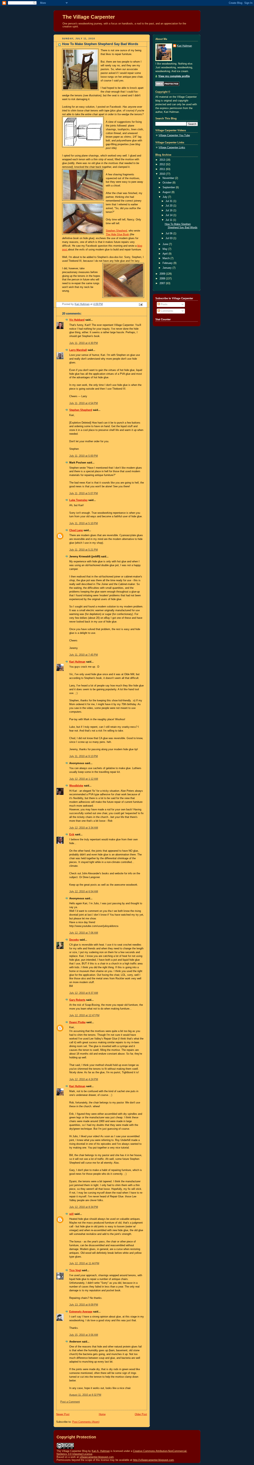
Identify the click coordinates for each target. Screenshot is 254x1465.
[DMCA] (167, 85)
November (169, 178)
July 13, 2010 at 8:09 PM (83, 1304)
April (165, 253)
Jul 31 (169, 201)
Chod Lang (76, 530)
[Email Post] (140, 304)
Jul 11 (169, 220)
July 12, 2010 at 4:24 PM (83, 1079)
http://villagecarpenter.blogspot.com (153, 1459)
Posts (163, 304)
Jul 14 (169, 215)
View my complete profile (174, 76)
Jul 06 (169, 233)
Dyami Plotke (77, 1022)
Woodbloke (76, 785)
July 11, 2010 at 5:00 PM (83, 456)
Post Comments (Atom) (85, 1422)
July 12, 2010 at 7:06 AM (83, 932)
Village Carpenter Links (172, 147)
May (165, 249)
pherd (124, 230)
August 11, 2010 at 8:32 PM (85, 1395)
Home (102, 1414)
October (167, 182)
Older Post (141, 1414)
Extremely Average (80, 1311)
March (166, 258)
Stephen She (113, 230)
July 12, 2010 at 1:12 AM (83, 779)
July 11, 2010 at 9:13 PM (83, 756)
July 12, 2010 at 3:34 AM (83, 827)
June (166, 244)
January (167, 267)
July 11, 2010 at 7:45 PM (83, 654)
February (168, 263)
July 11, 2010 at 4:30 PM (83, 343)
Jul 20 (169, 205)
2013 (163, 159)
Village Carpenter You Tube (174, 135)
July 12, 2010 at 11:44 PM (84, 1263)
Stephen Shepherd (80, 410)
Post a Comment (70, 1401)
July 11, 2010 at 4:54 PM (83, 403)
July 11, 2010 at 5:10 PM (83, 523)
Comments (166, 311)
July (165, 197)
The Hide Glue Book (117, 234)
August (167, 192)
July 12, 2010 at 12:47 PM (84, 1015)
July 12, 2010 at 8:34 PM (83, 1207)
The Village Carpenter (89, 17)
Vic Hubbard (77, 319)
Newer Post (62, 1414)
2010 (163, 174)
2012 (163, 164)
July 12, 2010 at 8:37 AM (83, 993)
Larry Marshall (78, 350)
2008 (163, 278)
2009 (163, 273)
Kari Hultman (77, 661)
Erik (71, 834)
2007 (163, 283)
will (71, 1214)
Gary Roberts (77, 1000)
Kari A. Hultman (101, 1451)
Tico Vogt (75, 1270)
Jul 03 (169, 238)
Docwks (74, 939)
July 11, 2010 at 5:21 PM (83, 549)
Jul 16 (169, 210)
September (169, 187)
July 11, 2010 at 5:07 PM (83, 493)
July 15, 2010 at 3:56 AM (83, 1335)
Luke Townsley (78, 500)
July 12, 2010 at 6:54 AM (83, 891)
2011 (163, 169)
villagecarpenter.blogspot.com (97, 1456)
